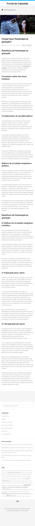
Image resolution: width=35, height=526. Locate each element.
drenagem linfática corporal (10, 476)
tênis (9, 495)
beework (3, 470)
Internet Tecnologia (8, 428)
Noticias (29, 45)
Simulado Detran (25, 491)
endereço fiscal (19, 481)
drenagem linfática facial (7, 478)
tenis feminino (12, 493)
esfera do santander (6, 483)
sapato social (13, 489)
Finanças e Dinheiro (8, 425)
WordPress (17, 510)
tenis (4, 493)
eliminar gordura (12, 481)
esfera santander (13, 483)
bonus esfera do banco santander (20, 470)
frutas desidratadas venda (11, 485)
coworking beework (28, 472)
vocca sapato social (20, 496)
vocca (14, 496)
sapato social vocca (20, 489)
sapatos (19, 487)
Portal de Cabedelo (17, 3)
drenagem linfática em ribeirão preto (23, 476)
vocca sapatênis (27, 496)
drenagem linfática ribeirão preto (18, 478)
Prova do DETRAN (20, 485)
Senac (21, 491)
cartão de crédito (13, 473)
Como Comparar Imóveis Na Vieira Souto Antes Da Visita (17, 444)
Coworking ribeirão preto (17, 474)
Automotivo (6, 416)
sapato (27, 485)
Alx (27, 510)
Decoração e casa (8, 422)
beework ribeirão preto (9, 470)
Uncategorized (6, 434)
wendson (17, 45)
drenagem (25, 474)
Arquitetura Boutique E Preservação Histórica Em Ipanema (18, 447)
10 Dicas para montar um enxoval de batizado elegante (17, 460)
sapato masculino (8, 487)
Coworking (23, 472)
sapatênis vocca (16, 491)
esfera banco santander (27, 481)
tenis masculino (24, 493)
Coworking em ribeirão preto (7, 474)
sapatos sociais (27, 489)
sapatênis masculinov (8, 491)
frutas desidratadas (21, 483)
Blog (23, 45)
